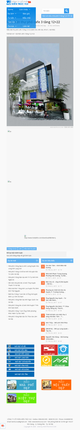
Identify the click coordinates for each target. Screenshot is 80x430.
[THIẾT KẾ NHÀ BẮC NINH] (20, 351)
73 (60, 278)
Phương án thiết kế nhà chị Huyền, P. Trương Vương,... (56, 291)
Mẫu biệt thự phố (30, 249)
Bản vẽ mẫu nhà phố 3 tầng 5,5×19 (56, 16)
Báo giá (26, 13)
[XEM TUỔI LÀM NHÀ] (63, 354)
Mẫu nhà (26, 18)
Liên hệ (26, 26)
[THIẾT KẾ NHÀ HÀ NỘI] (20, 347)
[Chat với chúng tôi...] (2, 428)
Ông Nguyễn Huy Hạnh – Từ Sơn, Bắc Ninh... (56, 299)
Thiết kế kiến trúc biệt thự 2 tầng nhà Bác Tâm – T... (56, 315)
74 (61, 270)
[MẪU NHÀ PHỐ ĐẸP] (21, 389)
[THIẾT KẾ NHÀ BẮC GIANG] (20, 355)
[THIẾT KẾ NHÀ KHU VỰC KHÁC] (20, 376)
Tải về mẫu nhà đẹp (39, 26)
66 (61, 311)
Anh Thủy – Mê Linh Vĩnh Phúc (57, 323)
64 (61, 325)
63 (61, 333)
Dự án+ (11, 13)
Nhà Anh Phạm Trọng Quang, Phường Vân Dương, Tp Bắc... (56, 275)
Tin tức (11, 26)
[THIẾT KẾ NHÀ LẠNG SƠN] (20, 359)
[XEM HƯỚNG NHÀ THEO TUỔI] (46, 366)
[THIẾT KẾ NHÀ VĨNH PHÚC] (20, 366)
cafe (20, 249)
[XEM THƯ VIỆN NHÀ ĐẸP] (60, 366)
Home (10, 9)
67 (61, 302)
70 (60, 294)
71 (61, 286)
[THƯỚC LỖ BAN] (49, 354)
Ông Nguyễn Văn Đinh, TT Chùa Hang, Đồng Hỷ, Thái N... (57, 307)
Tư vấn (11, 18)
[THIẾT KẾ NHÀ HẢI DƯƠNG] (20, 370)
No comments (55, 26)
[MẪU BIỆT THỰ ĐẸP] (21, 403)
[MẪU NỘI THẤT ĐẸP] (56, 389)
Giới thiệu (23, 9)
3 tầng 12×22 (12, 249)
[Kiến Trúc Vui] (19, 3)
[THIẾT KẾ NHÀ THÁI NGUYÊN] (20, 363)
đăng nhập (16, 256)
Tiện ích (11, 22)
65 (61, 319)
